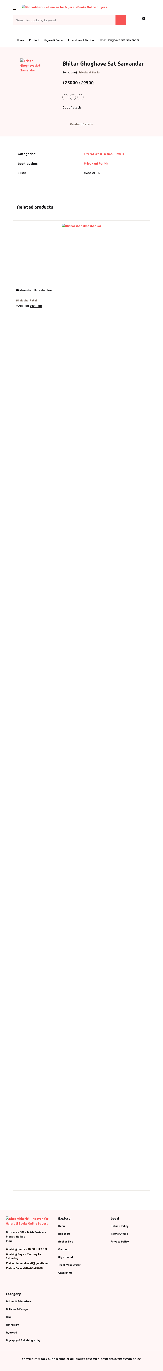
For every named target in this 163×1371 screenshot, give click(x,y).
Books (10, 34)
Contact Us (14, 65)
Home (10, 24)
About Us (12, 55)
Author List (14, 45)
